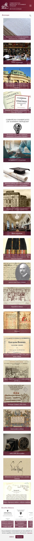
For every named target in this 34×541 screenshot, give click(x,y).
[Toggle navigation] (30, 5)
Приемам (19, 537)
